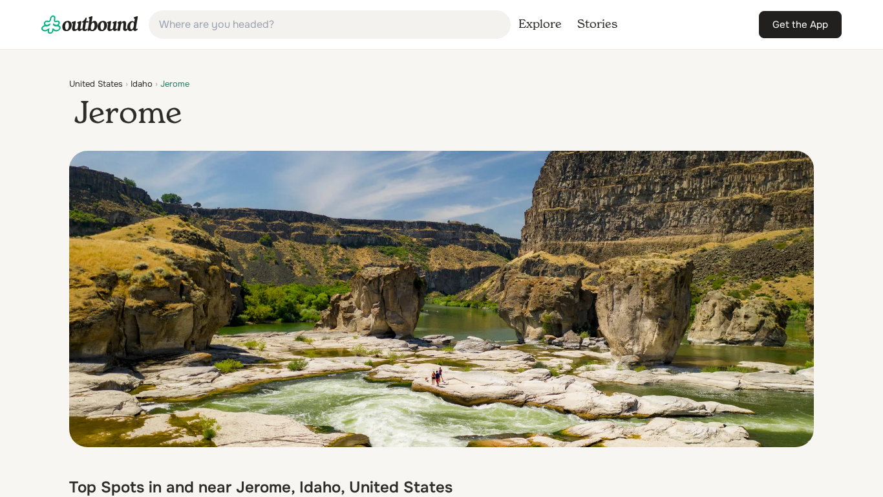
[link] (89, 24)
